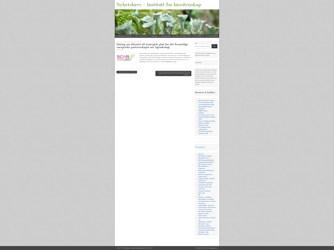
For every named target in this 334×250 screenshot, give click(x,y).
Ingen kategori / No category (206, 199)
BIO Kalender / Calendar (205, 156)
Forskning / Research (122, 42)
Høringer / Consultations (134, 42)
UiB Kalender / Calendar (205, 221)
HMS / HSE (201, 193)
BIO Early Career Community (206, 100)
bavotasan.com (213, 248)
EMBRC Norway (202, 110)
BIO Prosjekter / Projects (205, 164)
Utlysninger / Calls (203, 232)
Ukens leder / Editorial (204, 226)
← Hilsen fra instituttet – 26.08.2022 (127, 72)
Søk (196, 43)
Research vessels (203, 125)
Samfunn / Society (203, 213)
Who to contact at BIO (141, 36)
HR (199, 195)
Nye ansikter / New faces (205, 211)
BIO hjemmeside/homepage (124, 36)
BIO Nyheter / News (203, 158)
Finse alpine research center (206, 115)
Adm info (200, 154)
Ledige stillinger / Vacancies (206, 205)
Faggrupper (154, 36)
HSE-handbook (198, 36)
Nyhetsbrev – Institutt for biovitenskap (159, 4)
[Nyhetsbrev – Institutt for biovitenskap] (167, 17)
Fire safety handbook (211, 36)
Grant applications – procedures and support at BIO (176, 36)
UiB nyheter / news (203, 224)
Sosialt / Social (202, 215)
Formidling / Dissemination (205, 182)
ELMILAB (201, 113)
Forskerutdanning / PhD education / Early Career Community (205, 187)
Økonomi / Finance (203, 234)
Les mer (174, 61)
